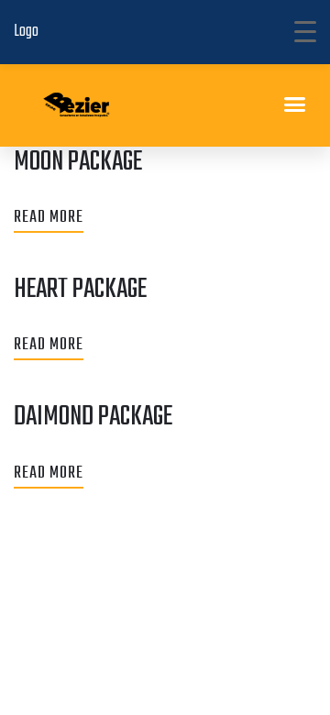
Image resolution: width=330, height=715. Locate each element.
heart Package (80, 290)
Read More (48, 217)
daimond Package (93, 417)
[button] (295, 104)
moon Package (78, 162)
